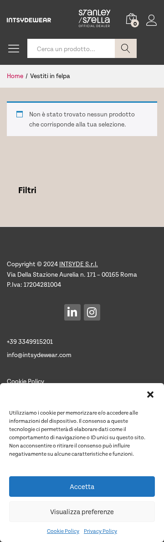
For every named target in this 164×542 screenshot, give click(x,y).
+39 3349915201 (30, 341)
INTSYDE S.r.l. (78, 264)
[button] (150, 394)
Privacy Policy (100, 530)
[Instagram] (92, 312)
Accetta (82, 486)
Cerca (126, 48)
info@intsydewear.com (39, 354)
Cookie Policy (63, 530)
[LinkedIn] (72, 312)
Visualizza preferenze (82, 511)
